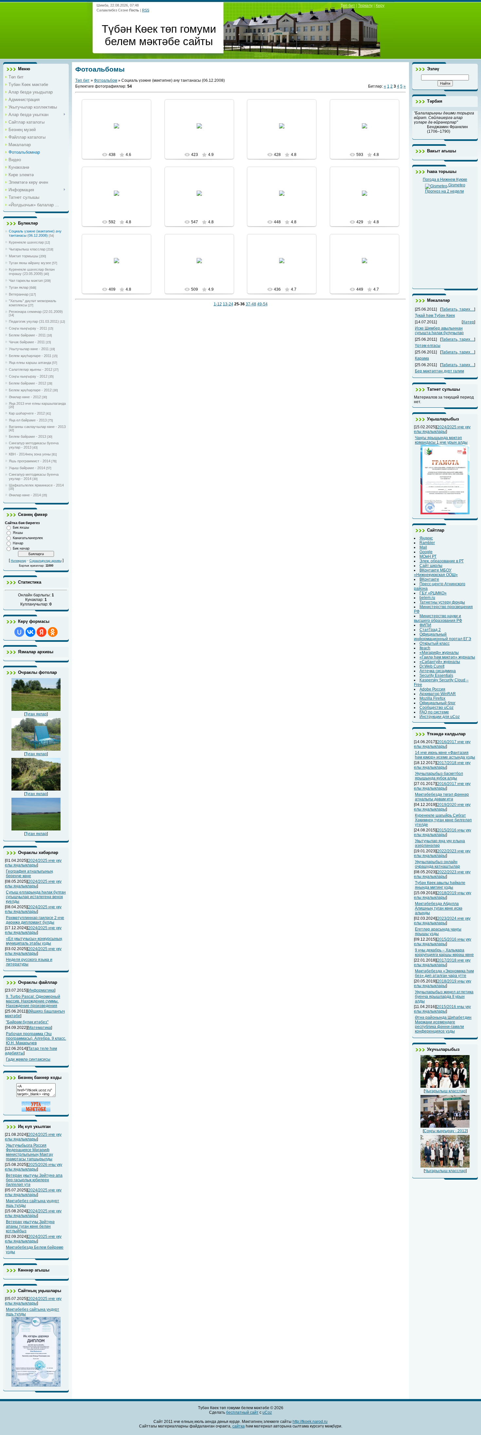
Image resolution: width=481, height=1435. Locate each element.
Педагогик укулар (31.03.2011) (34, 321)
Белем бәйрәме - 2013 (27, 436)
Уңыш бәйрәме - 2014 (27, 468)
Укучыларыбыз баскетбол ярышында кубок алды (439, 775)
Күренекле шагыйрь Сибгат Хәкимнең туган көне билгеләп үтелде (443, 820)
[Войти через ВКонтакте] (30, 632)
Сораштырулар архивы (45, 560)
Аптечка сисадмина (437, 671)
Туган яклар (18, 287)
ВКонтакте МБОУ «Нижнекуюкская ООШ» (436, 572)
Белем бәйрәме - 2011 (27, 335)
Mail (423, 547)
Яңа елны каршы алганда (30, 363)
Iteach (424, 648)
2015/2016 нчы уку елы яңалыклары (442, 832)
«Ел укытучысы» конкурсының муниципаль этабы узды (34, 941)
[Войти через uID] (19, 632)
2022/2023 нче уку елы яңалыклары (442, 853)
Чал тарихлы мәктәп (26, 280)
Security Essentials (436, 675)
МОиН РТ (427, 556)
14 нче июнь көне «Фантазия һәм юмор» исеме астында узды (445, 755)
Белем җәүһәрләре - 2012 (30, 390)
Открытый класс (434, 643)
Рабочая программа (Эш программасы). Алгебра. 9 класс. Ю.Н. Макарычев (36, 1038)
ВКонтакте (429, 579)
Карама (422, 358)
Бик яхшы (21, 527)
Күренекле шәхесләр (26, 242)
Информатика (41, 990)
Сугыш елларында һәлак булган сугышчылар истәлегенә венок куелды (36, 897)
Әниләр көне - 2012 (25, 397)
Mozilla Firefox (432, 698)
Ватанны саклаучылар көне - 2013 (37, 427)
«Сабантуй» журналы (439, 661)
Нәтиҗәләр (18, 560)
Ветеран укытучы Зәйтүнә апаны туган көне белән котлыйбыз (30, 1226)
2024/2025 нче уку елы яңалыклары (33, 862)
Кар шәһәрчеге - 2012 (27, 413)
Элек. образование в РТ (441, 561)
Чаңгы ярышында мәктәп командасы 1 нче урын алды (441, 440)
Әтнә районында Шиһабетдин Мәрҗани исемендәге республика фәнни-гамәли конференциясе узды (443, 1024)
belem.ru (427, 597)
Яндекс (426, 538)
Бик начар (21, 548)
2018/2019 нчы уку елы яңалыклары (442, 895)
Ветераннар (18, 294)
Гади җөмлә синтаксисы (28, 1059)
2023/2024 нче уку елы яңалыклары (442, 920)
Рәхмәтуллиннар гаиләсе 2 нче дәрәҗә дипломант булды (35, 920)
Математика (39, 1027)
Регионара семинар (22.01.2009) (36, 312)
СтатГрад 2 (430, 629)
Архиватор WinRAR (437, 694)
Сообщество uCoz (436, 707)
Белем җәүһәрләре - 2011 (30, 356)
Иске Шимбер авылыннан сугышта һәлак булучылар (439, 330)
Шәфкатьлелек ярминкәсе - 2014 (36, 485)
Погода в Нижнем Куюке (445, 179)
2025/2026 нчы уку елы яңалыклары (33, 1166)
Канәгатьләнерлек (28, 538)
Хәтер (468, 322)
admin (119, 131)
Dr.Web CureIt (431, 666)
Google (426, 552)
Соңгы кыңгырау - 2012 (28, 376)
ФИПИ (425, 625)
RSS (145, 10)
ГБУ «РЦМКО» (433, 593)
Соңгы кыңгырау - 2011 (28, 328)
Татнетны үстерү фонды (442, 602)
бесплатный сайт (242, 1412)
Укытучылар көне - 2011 (29, 349)
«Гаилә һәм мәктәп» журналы (447, 657)
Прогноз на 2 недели (444, 191)
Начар (18, 543)
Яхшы (18, 533)
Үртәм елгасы (427, 345)
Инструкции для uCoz (439, 716)
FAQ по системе (434, 712)
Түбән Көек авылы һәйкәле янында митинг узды (440, 885)
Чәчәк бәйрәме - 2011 (27, 342)
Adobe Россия (432, 689)
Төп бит (348, 5)
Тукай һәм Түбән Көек (435, 315)
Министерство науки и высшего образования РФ (438, 618)
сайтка (238, 1426)
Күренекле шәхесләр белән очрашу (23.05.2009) (32, 271)
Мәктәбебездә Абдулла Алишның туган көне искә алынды (438, 908)
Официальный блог (437, 703)
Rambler (427, 542)
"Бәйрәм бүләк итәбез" (27, 1022)
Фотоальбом (105, 80)
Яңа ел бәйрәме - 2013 (28, 420)
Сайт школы (430, 565)
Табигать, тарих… (457, 309)
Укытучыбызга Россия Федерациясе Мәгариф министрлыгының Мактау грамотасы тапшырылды (29, 1152)
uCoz (267, 1412)
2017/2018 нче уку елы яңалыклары (442, 765)
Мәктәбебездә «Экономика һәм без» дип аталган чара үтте (444, 973)
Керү (380, 5)
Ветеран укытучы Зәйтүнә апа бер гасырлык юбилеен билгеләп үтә (34, 1180)
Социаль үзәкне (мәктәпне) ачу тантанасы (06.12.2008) (35, 233)
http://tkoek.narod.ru (310, 1421)
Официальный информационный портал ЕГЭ (442, 636)
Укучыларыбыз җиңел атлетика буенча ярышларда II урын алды (444, 996)
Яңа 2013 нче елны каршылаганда (37, 403)
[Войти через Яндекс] (41, 632)
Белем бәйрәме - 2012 (27, 383)
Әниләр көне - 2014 (25, 495)
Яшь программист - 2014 (29, 461)
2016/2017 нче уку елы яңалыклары (442, 744)
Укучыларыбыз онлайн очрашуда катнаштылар (437, 864)
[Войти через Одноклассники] (53, 632)
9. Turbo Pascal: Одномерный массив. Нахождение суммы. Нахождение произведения (33, 1001)
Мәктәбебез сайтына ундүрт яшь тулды (32, 1311)
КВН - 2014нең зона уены (30, 454)
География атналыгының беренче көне (29, 873)
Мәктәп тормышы (23, 256)
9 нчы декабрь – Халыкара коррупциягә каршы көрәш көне (444, 952)
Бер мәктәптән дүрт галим (439, 371)
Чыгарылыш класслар (27, 249)
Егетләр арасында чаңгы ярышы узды (438, 931)
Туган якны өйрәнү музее (30, 263)
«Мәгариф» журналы (439, 652)
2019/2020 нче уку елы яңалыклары (442, 806)
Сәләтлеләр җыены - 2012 (30, 369)
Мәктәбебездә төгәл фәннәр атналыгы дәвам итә (442, 796)
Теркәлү (365, 5)
